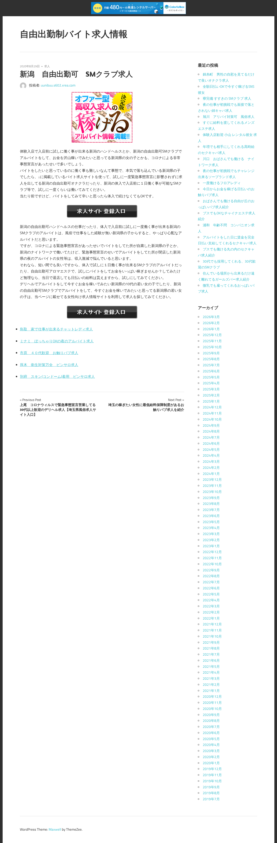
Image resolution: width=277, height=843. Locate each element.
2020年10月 (212, 708)
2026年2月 (211, 323)
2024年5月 (211, 449)
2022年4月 (211, 600)
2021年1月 (211, 690)
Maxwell (55, 829)
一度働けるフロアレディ (222, 183)
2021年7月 (211, 654)
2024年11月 (212, 413)
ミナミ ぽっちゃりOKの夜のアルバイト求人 (57, 341)
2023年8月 (211, 503)
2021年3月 (211, 678)
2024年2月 (211, 467)
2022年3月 (211, 606)
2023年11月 (212, 485)
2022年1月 (211, 618)
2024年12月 (212, 407)
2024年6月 (211, 443)
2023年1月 (211, 546)
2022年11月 (212, 558)
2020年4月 (211, 744)
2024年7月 (211, 437)
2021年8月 (211, 648)
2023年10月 (212, 491)
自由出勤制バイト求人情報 (74, 33)
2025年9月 (211, 353)
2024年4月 (211, 455)
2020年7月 (211, 726)
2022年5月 (211, 594)
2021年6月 (211, 660)
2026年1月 (211, 329)
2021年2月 (211, 684)
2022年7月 (211, 582)
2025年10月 (212, 347)
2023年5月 (211, 522)
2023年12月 (212, 479)
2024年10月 (212, 419)
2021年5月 (211, 666)
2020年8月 (211, 720)
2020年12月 (212, 696)
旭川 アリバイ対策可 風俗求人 (228, 116)
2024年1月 (211, 473)
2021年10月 (212, 636)
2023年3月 (211, 533)
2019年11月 (212, 775)
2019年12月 (212, 768)
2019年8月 (211, 793)
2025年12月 (212, 335)
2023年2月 (211, 540)
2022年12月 (212, 552)
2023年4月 (211, 527)
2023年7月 (211, 509)
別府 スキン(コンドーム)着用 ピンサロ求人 (57, 376)
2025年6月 (211, 371)
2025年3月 (211, 389)
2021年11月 (212, 630)
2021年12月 (212, 624)
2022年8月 (211, 576)
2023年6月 (211, 515)
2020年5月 (211, 738)
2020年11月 (212, 702)
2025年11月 (212, 341)
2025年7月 (211, 365)
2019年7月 (211, 799)
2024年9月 (211, 425)
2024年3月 (211, 461)
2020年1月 (211, 763)
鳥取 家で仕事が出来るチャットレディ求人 (56, 329)
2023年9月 (211, 497)
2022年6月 (211, 588)
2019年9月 (211, 787)
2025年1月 (211, 401)
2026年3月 (211, 316)
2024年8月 (211, 431)
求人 (47, 66)
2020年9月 (211, 714)
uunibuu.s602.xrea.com (58, 85)
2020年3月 (211, 750)
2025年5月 (211, 377)
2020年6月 (211, 732)
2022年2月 (211, 612)
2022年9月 (211, 570)
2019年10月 (212, 781)
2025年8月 (211, 359)
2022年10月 (212, 564)
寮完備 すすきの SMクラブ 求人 (227, 98)
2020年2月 (211, 757)
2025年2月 (211, 395)
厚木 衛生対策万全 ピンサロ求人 (49, 365)
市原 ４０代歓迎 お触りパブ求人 (49, 353)
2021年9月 (211, 642)
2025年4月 (211, 383)
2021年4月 (211, 672)
